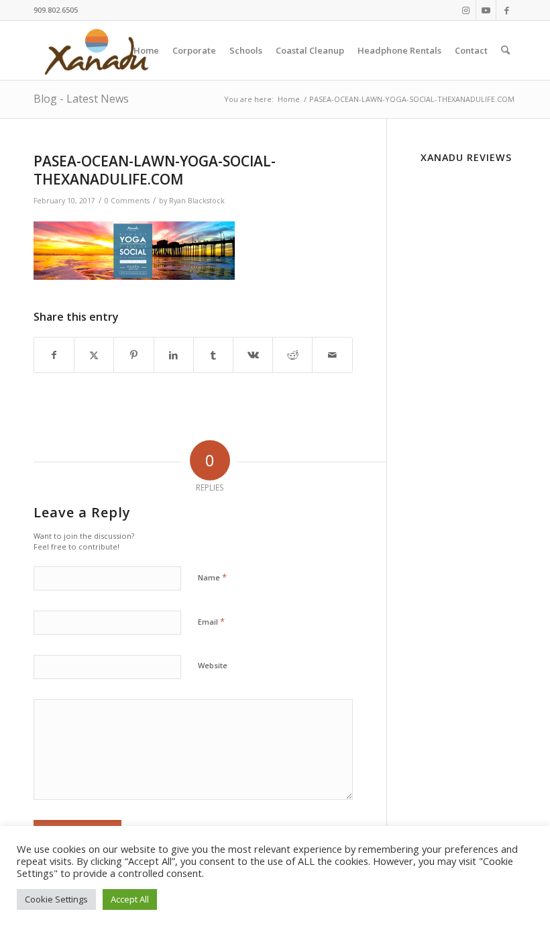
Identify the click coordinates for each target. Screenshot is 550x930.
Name (212, 577)
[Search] (505, 50)
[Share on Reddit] (292, 355)
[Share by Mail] (332, 355)
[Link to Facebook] (506, 10)
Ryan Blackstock (197, 200)
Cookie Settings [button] (56, 899)
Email (211, 621)
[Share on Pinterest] (133, 355)
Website (212, 665)
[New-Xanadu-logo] (99, 50)
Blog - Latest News (81, 98)
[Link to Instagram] (466, 10)
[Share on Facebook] (54, 355)
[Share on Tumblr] (213, 355)
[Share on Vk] (252, 355)
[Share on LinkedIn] (173, 355)
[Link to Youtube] (486, 10)
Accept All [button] (130, 899)
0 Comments (127, 200)
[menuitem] (146, 50)
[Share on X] (93, 355)
